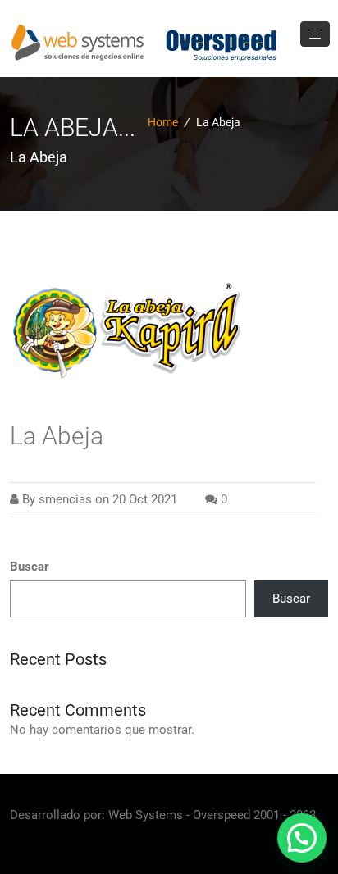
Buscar (29, 566)
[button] (302, 838)
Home (163, 122)
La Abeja (56, 435)
